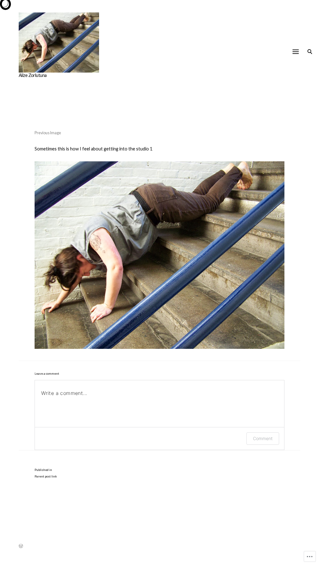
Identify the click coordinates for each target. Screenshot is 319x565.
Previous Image (48, 133)
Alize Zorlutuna (32, 75)
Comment (263, 438)
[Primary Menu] (295, 51)
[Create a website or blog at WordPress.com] (21, 546)
